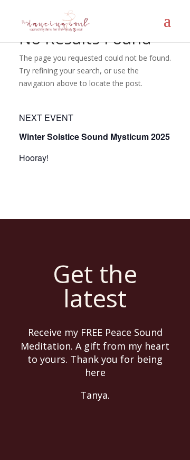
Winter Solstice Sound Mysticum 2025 (94, 136)
